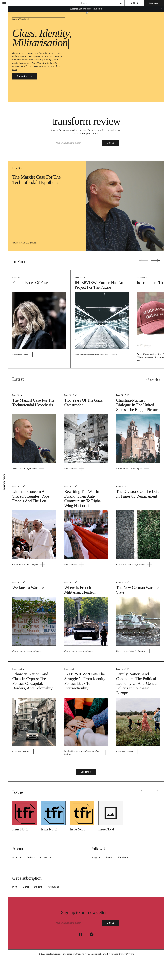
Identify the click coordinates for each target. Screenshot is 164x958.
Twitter (109, 857)
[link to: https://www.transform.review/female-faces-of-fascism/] (32, 354)
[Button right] (155, 260)
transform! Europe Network (121, 954)
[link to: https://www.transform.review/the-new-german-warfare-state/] (149, 651)
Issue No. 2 (17, 277)
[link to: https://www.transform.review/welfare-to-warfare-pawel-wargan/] (45, 651)
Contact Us (45, 857)
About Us (16, 857)
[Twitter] (91, 934)
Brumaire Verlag (82, 954)
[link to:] (24, 813)
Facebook (123, 857)
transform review (53, 954)
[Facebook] (80, 934)
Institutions (53, 887)
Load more (86, 771)
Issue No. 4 (17, 167)
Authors (31, 857)
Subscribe (154, 3)
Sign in (134, 3)
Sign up (110, 143)
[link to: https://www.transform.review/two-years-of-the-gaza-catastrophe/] (81, 468)
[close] (161, 9)
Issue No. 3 (69, 395)
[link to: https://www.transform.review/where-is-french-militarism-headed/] (97, 651)
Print (14, 887)
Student (38, 887)
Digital (26, 887)
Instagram (95, 857)
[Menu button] (4, 3)
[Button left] (143, 260)
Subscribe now (24, 76)
